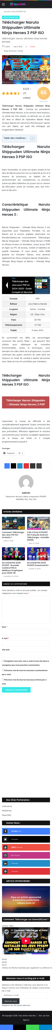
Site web (5, 650)
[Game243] (17, 4)
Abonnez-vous (11, 1001)
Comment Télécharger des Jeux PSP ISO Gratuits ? (13, 535)
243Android (7, 806)
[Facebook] (7, 466)
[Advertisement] (26, 746)
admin (7, 47)
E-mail (5, 638)
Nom (4, 627)
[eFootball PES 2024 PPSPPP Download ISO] (38, 553)
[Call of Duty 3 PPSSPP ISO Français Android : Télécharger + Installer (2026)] (38, 523)
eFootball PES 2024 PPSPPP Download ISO (38, 564)
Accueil (6, 11)
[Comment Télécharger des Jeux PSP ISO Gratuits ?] (13, 523)
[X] (13, 466)
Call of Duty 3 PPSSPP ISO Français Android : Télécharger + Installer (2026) (38, 536)
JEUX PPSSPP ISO (18, 11)
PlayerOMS (6, 815)
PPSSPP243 (7, 811)
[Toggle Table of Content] (31, 138)
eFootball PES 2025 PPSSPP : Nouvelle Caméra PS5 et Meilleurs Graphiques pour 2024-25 (12, 567)
